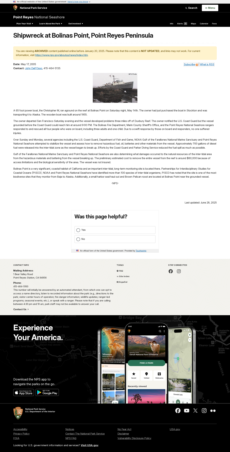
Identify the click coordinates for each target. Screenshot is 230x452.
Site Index (124, 276)
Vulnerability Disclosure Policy (134, 438)
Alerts (181, 23)
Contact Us (20, 309)
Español (123, 282)
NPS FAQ (70, 438)
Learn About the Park (49, 23)
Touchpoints (141, 250)
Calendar (204, 23)
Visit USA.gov (89, 445)
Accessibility (20, 429)
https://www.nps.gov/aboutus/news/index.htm (61, 55)
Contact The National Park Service (85, 433)
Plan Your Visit (23, 23)
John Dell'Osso (33, 68)
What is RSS (207, 64)
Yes (83, 229)
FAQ (121, 271)
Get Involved (74, 23)
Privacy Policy (21, 433)
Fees (214, 23)
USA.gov (175, 429)
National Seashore (39, 17)
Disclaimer (123, 433)
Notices (69, 429)
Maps (193, 23)
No (83, 239)
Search (192, 7)
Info (171, 23)
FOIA (16, 438)
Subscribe (189, 64)
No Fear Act (124, 429)
